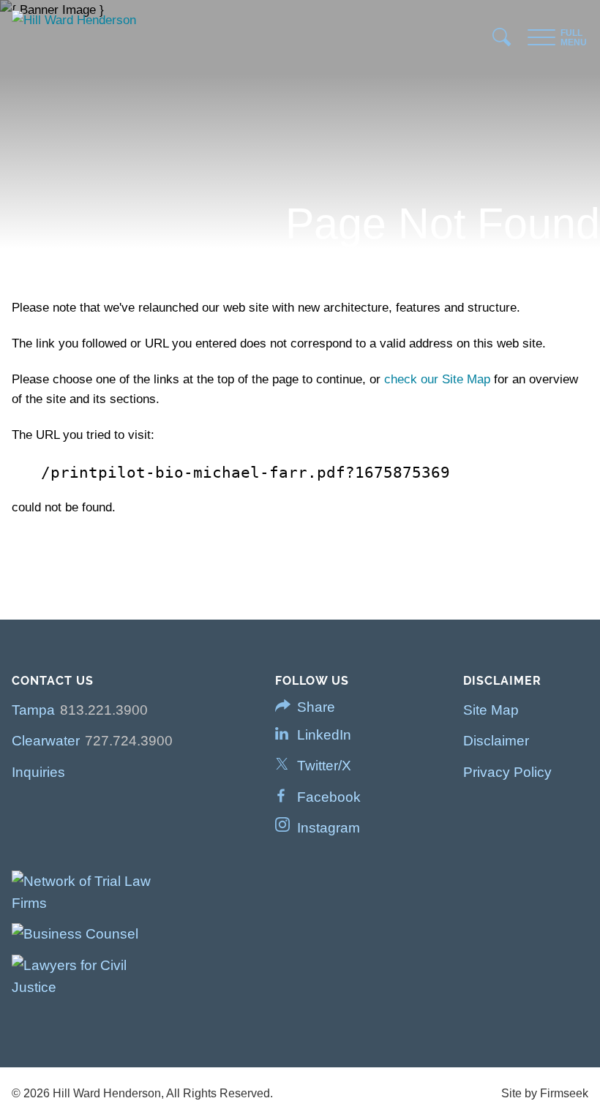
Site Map (491, 710)
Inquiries (38, 772)
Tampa (33, 710)
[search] (502, 40)
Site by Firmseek (544, 1093)
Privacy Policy (507, 772)
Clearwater (46, 740)
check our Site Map (437, 379)
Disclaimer (496, 740)
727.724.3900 (129, 740)
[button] (318, 707)
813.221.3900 (104, 710)
